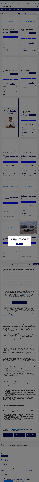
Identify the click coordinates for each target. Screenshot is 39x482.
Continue (19, 243)
